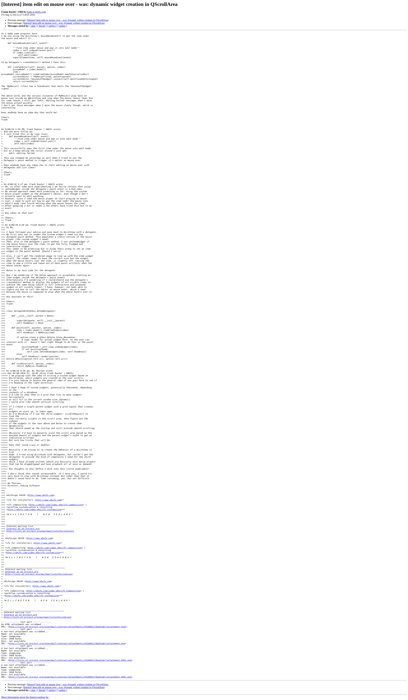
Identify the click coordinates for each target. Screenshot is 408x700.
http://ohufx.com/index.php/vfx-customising (34, 509)
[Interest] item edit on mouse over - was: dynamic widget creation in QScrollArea (67, 20)
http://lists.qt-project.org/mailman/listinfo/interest (40, 531)
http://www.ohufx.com (41, 495)
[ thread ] (42, 26)
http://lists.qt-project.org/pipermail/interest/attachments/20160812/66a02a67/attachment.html (67, 627)
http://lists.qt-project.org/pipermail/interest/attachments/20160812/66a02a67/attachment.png (67, 643)
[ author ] (62, 26)
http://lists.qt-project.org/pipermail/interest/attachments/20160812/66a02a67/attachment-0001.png (70, 660)
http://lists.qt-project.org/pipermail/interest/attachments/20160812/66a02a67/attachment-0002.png (70, 677)
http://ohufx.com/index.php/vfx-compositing (56, 505)
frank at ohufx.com (36, 12)
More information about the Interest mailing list (24, 697)
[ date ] (33, 26)
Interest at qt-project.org (23, 528)
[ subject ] (52, 26)
